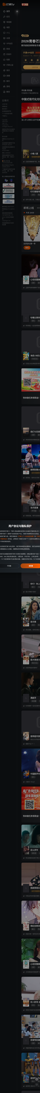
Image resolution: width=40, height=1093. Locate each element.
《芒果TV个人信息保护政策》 (25, 536)
